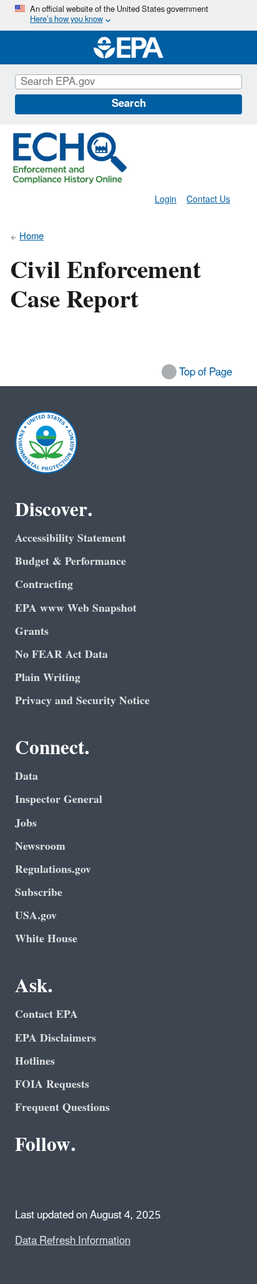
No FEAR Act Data (61, 654)
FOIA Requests (52, 1084)
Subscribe (38, 892)
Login (166, 200)
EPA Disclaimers (55, 1038)
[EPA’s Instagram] (117, 1179)
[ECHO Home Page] (70, 158)
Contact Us (208, 200)
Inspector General (58, 799)
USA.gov (36, 915)
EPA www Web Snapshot (76, 608)
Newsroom (40, 846)
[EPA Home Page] (128, 47)
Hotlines (35, 1061)
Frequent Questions (62, 1107)
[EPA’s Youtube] (87, 1179)
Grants (32, 631)
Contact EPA (46, 1014)
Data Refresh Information (72, 1241)
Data (26, 776)
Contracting (44, 584)
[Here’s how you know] (128, 15)
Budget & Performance (70, 561)
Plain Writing (47, 677)
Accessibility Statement (70, 538)
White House (46, 938)
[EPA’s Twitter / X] (57, 1179)
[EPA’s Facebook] (27, 1179)
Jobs (26, 823)
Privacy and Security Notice (82, 700)
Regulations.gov (53, 869)
